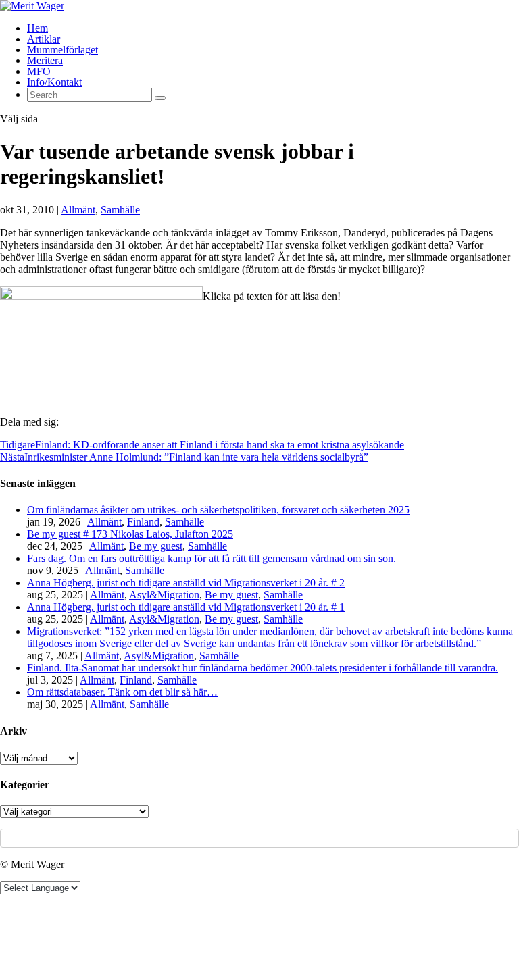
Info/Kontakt (54, 82)
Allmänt (78, 209)
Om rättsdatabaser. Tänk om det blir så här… (122, 692)
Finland (143, 522)
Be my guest (155, 546)
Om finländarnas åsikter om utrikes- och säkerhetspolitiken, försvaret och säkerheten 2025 (218, 509)
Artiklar (43, 39)
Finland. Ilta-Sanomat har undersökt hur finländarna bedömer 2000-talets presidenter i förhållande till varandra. (262, 667)
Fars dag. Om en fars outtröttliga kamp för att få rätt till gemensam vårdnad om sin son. (211, 558)
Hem (37, 28)
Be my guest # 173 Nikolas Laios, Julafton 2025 (130, 534)
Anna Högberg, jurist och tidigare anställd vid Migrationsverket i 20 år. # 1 (186, 607)
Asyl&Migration (164, 594)
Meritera (45, 60)
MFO (39, 71)
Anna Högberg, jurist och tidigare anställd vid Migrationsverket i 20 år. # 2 (186, 582)
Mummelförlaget (62, 49)
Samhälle (120, 209)
